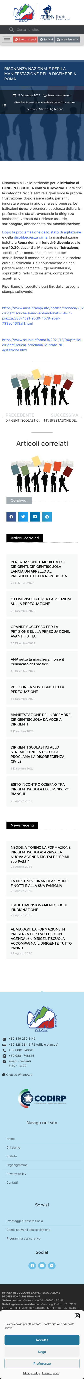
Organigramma (17, 1165)
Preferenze (42, 1363)
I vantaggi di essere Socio (24, 1221)
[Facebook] (32, 1265)
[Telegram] (52, 1265)
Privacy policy (31, 1373)
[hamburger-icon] (7, 40)
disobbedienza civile (27, 102)
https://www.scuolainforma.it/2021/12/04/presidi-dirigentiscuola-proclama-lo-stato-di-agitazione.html (42, 345)
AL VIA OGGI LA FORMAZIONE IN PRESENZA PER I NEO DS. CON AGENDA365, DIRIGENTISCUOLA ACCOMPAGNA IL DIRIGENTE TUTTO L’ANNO (41, 938)
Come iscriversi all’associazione (28, 1229)
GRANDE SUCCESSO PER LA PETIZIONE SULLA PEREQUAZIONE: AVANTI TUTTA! (40, 631)
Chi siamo (13, 1147)
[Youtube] (42, 1265)
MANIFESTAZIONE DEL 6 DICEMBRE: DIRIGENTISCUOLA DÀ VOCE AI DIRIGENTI (41, 719)
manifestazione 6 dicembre (58, 102)
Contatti (12, 1182)
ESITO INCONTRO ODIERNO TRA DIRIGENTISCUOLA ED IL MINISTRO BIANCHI (40, 789)
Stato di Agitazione (51, 109)
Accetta (42, 1340)
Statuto (11, 1156)
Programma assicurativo (23, 1238)
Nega (42, 1352)
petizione (32, 109)
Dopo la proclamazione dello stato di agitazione (41, 232)
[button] (77, 1316)
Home (10, 1138)
